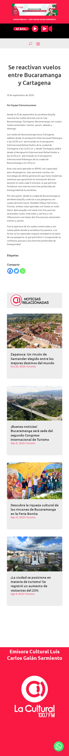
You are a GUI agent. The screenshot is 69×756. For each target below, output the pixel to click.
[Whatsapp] (22, 271)
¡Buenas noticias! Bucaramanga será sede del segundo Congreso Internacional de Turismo (32, 432)
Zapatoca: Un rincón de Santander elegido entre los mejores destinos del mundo (32, 358)
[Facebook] (10, 271)
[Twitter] (16, 271)
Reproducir (35, 28)
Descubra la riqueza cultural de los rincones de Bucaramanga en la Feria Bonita (35, 509)
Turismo (31, 366)
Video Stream (46, 29)
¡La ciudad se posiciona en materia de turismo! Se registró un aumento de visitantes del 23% (31, 583)
